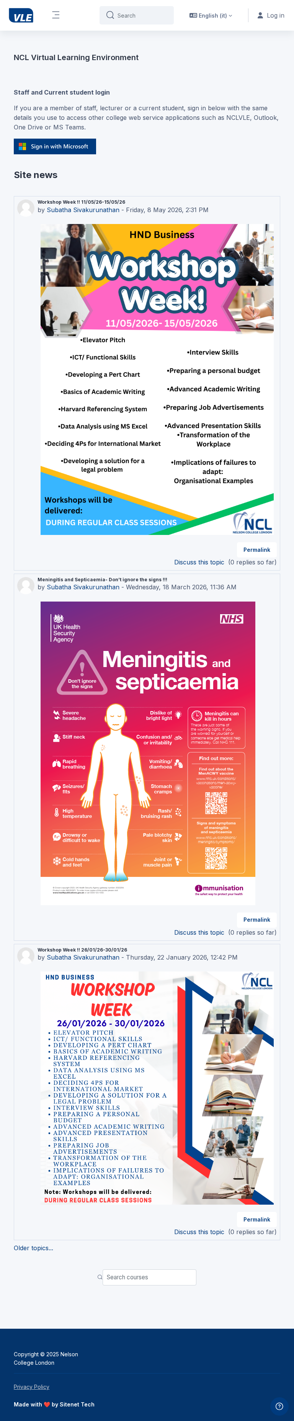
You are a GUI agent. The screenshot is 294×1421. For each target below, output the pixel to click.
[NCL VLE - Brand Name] (21, 15)
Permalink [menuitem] (256, 549)
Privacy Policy (31, 1386)
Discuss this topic (200, 562)
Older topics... (33, 1248)
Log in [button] (275, 15)
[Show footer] (279, 1406)
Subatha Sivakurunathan (83, 210)
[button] (210, 15)
